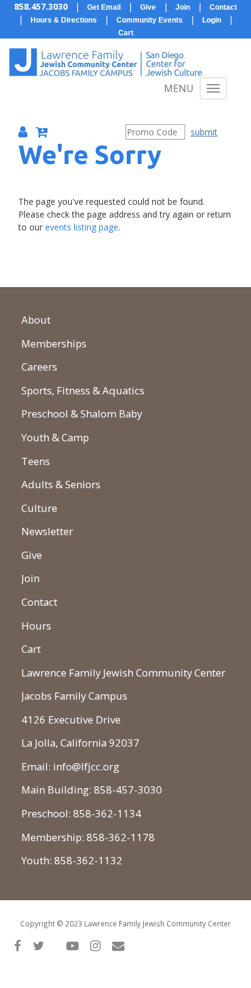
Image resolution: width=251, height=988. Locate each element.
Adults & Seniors (61, 484)
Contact (39, 602)
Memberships (54, 343)
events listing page (81, 227)
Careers (39, 367)
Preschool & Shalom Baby (81, 414)
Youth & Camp (55, 437)
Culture (39, 508)
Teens (35, 461)
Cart (31, 649)
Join (30, 578)
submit (204, 132)
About (36, 320)
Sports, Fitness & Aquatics (82, 390)
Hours (36, 626)
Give (31, 555)
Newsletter (47, 531)
